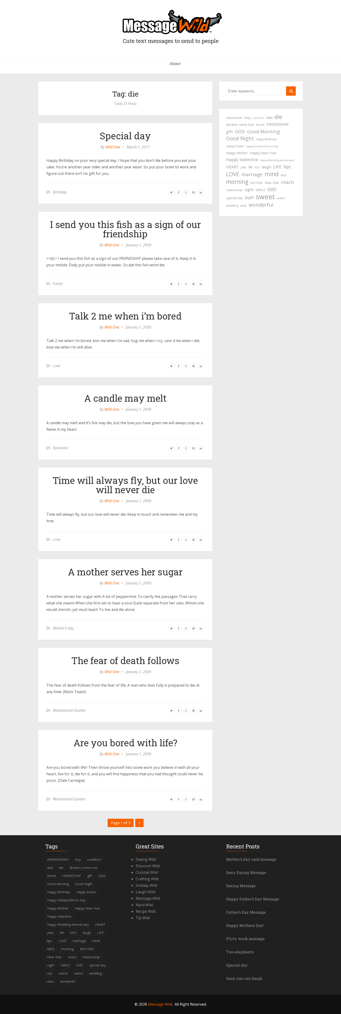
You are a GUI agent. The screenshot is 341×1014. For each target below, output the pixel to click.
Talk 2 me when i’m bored (125, 316)
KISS (257, 167)
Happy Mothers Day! (245, 925)
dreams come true (240, 124)
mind (272, 174)
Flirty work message (245, 938)
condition (258, 118)
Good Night (240, 138)
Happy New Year (263, 152)
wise (243, 206)
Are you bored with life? (125, 743)
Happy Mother (237, 153)
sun (249, 197)
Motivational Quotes (69, 710)
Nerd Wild (144, 904)
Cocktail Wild (147, 872)
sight (249, 189)
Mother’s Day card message (251, 859)
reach (287, 182)
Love (56, 365)
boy (247, 117)
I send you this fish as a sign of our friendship (125, 229)
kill (250, 167)
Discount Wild (148, 865)
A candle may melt (125, 398)
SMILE (260, 190)
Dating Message (241, 885)
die (278, 117)
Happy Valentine (242, 159)
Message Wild (148, 898)
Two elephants (240, 951)
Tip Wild (143, 917)
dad (269, 117)
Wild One (112, 147)
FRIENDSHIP (278, 124)
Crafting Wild (147, 878)
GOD (240, 131)
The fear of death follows (125, 660)
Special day (125, 136)
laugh (266, 167)
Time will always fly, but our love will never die (125, 485)
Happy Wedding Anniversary (277, 160)
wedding (232, 206)
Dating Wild (146, 859)
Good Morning (263, 131)
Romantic (60, 447)
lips (287, 166)
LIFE (277, 167)
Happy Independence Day (262, 146)
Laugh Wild (145, 891)
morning (237, 182)
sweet (265, 196)
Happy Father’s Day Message (252, 899)
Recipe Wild (145, 911)
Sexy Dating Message (246, 872)
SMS (272, 189)
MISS (283, 175)
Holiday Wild (146, 885)
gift (229, 131)
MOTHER (257, 183)
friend (260, 125)
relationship (234, 190)
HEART (232, 167)
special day (234, 198)
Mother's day (63, 628)
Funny (58, 283)
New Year (272, 182)
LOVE (232, 174)
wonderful (261, 205)
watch (281, 198)
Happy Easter (235, 146)
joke (244, 167)
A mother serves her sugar (125, 572)
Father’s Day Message (246, 912)
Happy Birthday (266, 139)
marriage (252, 174)
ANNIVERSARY (234, 118)
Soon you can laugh (244, 978)
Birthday (60, 192)
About (175, 63)
